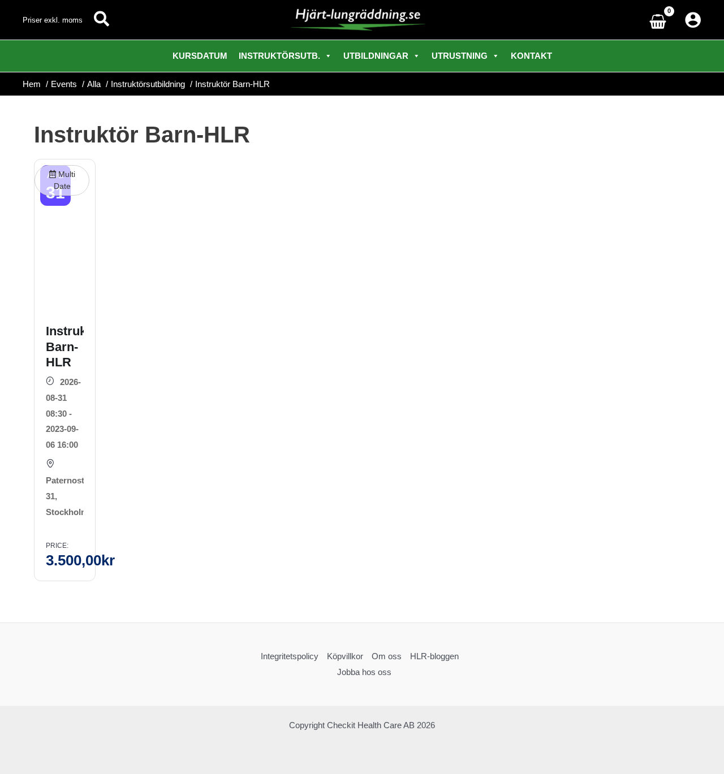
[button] (102, 19)
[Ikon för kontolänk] (692, 19)
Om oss (387, 656)
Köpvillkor (345, 656)
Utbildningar (375, 55)
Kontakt (531, 55)
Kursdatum (200, 55)
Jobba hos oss (364, 672)
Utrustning (460, 55)
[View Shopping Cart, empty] (660, 20)
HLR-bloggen (434, 656)
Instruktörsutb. (279, 55)
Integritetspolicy (289, 656)
